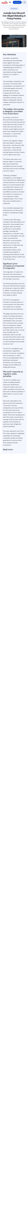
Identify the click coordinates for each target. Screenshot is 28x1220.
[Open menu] (24, 2)
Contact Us (17, 2)
